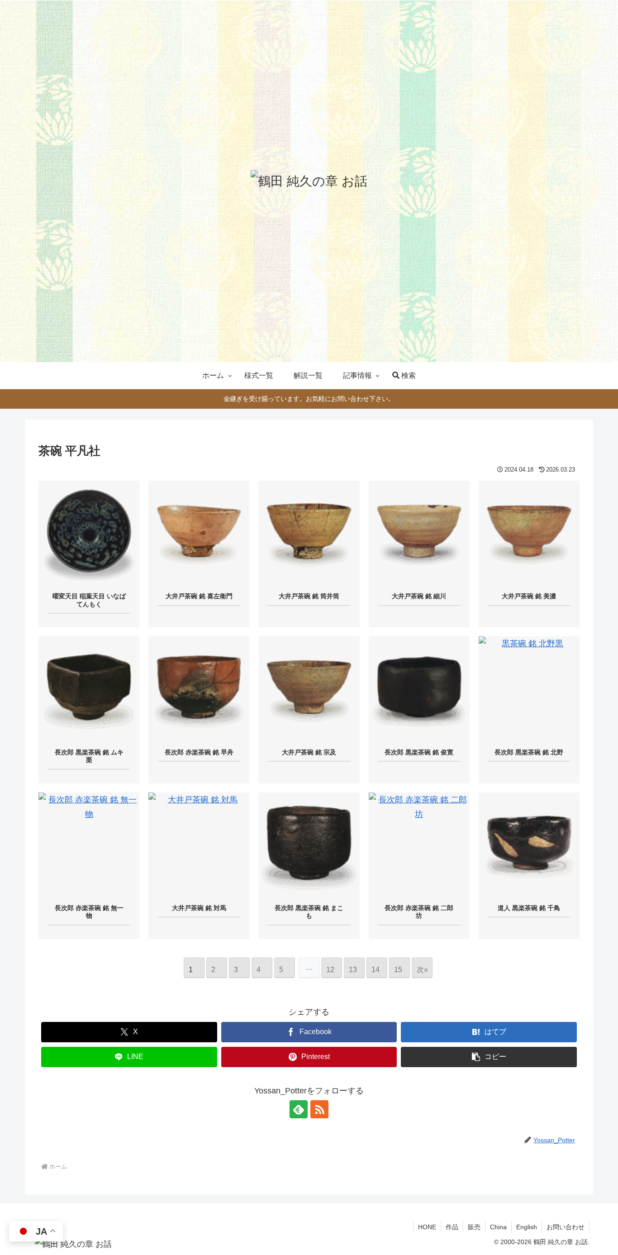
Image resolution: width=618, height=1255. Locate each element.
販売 (474, 1227)
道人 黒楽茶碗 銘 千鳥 (529, 907)
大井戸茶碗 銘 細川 (419, 596)
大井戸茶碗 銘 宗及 (309, 752)
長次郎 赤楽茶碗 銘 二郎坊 (419, 912)
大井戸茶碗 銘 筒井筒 (309, 596)
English (526, 1227)
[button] (489, 1057)
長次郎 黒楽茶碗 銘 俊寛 (419, 752)
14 (375, 969)
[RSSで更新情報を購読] (319, 1109)
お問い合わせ (566, 1227)
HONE (427, 1227)
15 (398, 969)
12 (330, 969)
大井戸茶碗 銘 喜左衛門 (199, 596)
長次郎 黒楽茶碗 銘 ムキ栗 (89, 756)
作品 (452, 1227)
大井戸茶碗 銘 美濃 (529, 596)
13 (353, 969)
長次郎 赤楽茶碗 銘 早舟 (199, 752)
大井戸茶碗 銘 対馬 (199, 907)
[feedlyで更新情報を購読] (299, 1109)
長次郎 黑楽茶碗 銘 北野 (528, 752)
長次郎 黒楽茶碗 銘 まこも (309, 912)
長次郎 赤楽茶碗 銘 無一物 (89, 912)
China (498, 1227)
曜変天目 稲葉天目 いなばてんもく (89, 600)
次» (422, 969)
